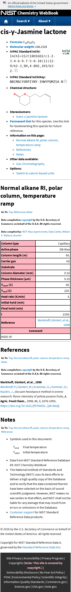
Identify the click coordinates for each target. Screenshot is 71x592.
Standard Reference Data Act (41, 547)
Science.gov (22, 586)
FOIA (7, 577)
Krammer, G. (42, 387)
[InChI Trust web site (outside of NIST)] (66, 54)
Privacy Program (52, 558)
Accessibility (31, 558)
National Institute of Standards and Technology (9, 13)
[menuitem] (6, 21)
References (23, 149)
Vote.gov (51, 586)
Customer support (22, 512)
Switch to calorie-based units (35, 173)
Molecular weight (22, 47)
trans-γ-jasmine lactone (32, 116)
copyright (26, 220)
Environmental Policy (26, 577)
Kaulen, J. (6, 391)
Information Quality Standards (24, 582)
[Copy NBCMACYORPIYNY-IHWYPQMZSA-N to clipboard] (65, 82)
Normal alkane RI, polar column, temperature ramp (41, 358)
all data (53, 406)
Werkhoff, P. (8, 387)
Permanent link (20, 121)
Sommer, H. (59, 387)
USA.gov (37, 586)
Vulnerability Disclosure (22, 572)
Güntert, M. (24, 387)
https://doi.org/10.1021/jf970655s (23, 406)
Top (11, 212)
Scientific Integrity (54, 577)
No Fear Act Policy (51, 572)
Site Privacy (13, 558)
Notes (20, 154)
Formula (15, 42)
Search (22, 21)
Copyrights (16, 563)
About (43, 21)
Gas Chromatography (30, 164)
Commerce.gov (56, 582)
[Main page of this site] (6, 21)
